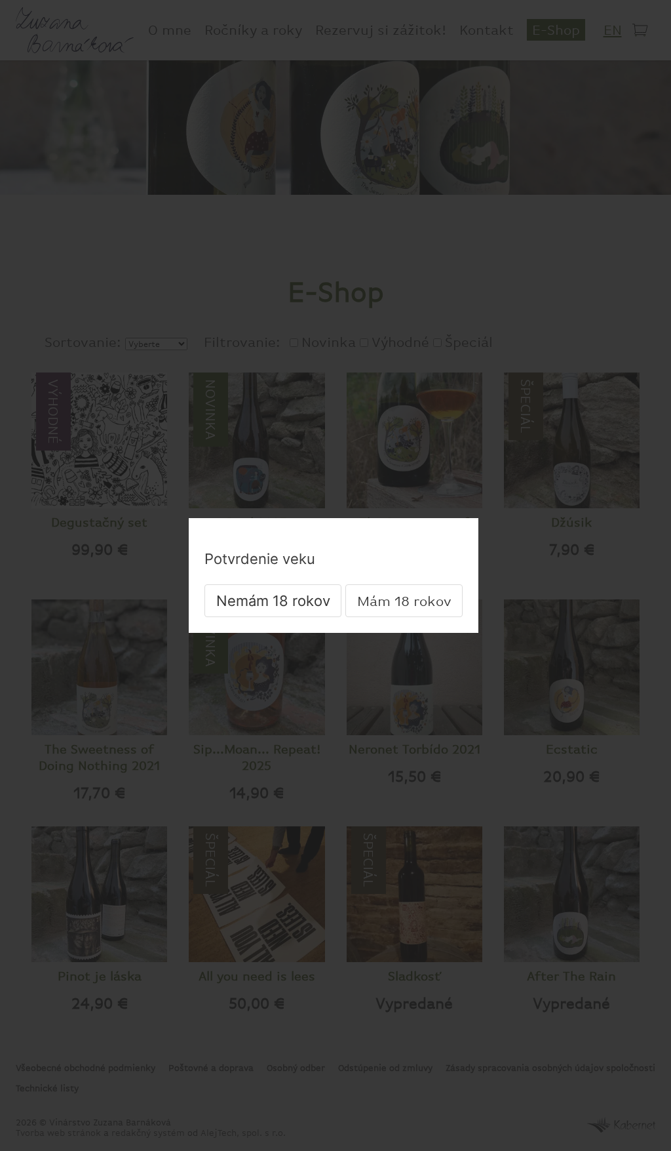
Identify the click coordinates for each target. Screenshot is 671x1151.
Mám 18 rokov (404, 601)
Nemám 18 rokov (273, 600)
